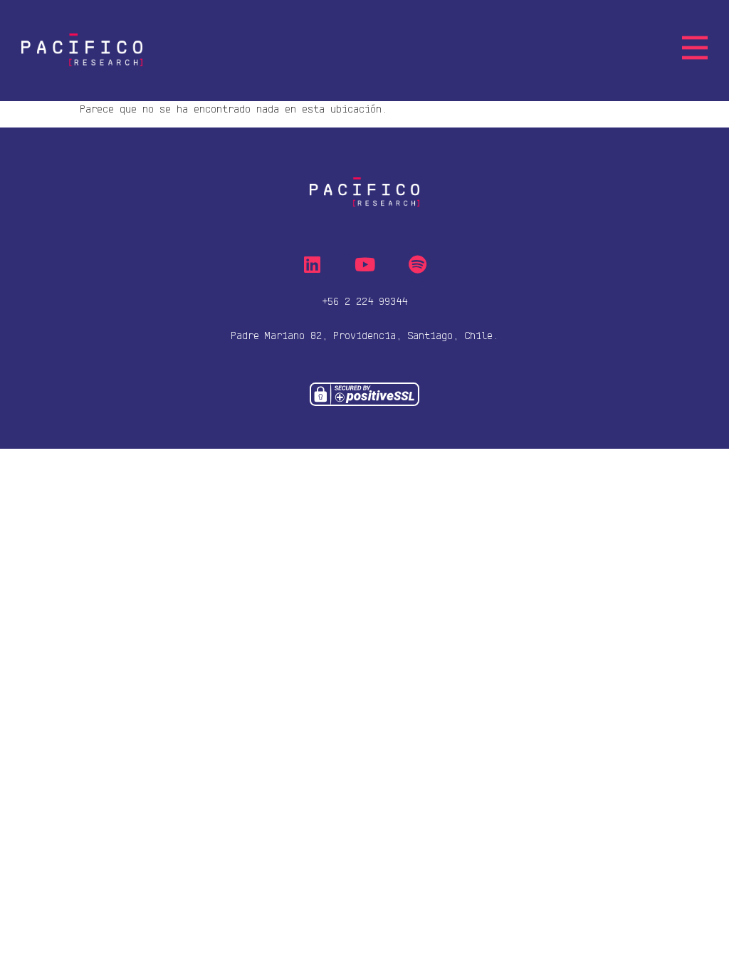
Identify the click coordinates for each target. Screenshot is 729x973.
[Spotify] (417, 264)
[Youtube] (364, 264)
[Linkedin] (311, 264)
